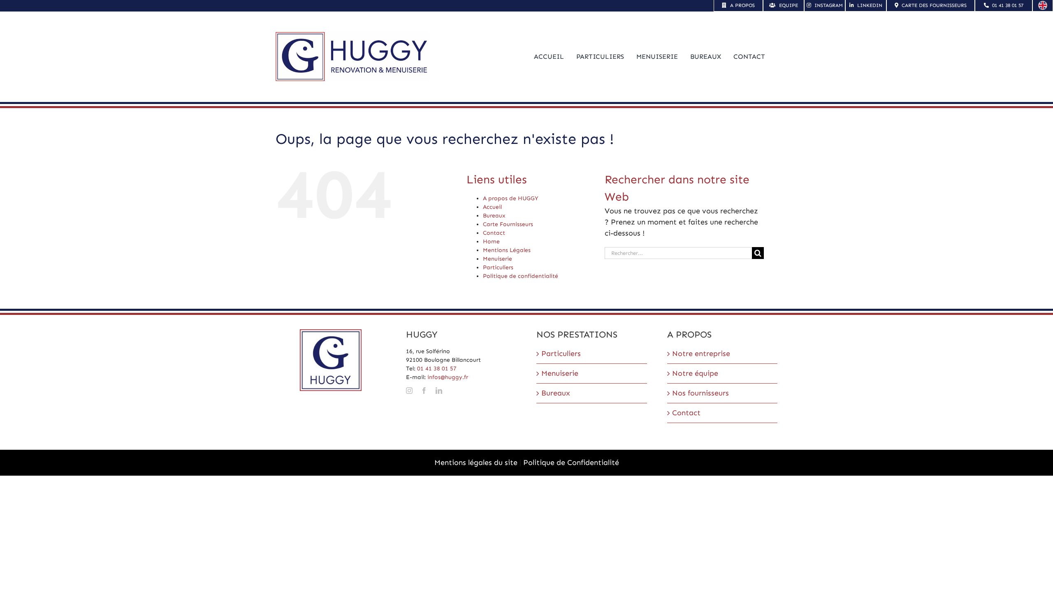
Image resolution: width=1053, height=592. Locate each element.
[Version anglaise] (1042, 4)
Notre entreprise (701, 353)
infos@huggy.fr (447, 377)
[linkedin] (439, 390)
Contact (494, 232)
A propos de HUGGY (510, 198)
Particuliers (498, 267)
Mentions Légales (507, 250)
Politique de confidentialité (520, 276)
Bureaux (494, 215)
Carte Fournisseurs (508, 224)
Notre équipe (695, 373)
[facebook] (424, 390)
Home (491, 241)
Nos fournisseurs (700, 393)
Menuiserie (497, 258)
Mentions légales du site (475, 462)
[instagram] (409, 390)
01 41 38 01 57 (437, 368)
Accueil (492, 207)
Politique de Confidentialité (571, 462)
